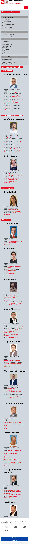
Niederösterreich (7, 44)
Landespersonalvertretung (9, 62)
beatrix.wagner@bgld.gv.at (14, 173)
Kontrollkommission (7, 27)
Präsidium (5, 25)
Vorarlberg (5, 52)
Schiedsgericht (6, 28)
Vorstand (4, 22)
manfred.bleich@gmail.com (14, 241)
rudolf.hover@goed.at (13, 295)
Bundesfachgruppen (7, 36)
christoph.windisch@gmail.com (12, 422)
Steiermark (5, 49)
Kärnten (4, 43)
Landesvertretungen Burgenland (12, 95)
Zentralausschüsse (7, 59)
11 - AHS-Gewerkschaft (15, 494)
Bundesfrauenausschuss (8, 24)
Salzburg (4, 47)
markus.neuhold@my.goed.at (11, 490)
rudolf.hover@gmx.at (9, 297)
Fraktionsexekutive (7, 21)
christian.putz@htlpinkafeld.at (12, 360)
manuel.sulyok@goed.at (13, 92)
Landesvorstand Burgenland (11, 145)
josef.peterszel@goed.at (13, 137)
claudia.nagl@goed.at (13, 209)
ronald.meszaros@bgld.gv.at (15, 326)
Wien (3, 53)
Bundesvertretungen (8, 34)
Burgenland (5, 41)
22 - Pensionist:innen (14, 304)
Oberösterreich (6, 46)
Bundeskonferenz (7, 19)
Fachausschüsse (6, 60)
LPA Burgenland (13, 179)
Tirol (3, 50)
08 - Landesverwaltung (15, 391)
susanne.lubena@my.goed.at (15, 450)
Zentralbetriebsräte (7, 63)
